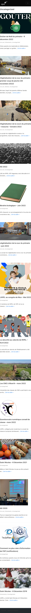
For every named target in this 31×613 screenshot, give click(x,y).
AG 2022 (3, 167)
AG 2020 (3, 508)
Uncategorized (16, 42)
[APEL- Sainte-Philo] (4, 3)
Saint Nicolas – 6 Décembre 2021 (13, 462)
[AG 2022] (15, 163)
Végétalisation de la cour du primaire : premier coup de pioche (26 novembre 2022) (15, 81)
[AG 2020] (14, 505)
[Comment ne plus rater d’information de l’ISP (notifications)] (15, 545)
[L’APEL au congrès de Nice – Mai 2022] (15, 294)
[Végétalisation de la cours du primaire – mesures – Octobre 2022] (15, 120)
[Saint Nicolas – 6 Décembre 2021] (15, 459)
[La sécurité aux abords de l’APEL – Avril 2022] (15, 336)
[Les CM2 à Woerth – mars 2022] (15, 380)
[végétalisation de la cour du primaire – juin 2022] (15, 240)
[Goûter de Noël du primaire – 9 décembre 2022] (15, 33)
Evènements (8, 42)
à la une (2, 42)
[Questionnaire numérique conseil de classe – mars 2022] (8, 416)
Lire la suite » (21, 48)
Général (7, 86)
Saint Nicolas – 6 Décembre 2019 (13, 591)
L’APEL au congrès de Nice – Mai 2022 (15, 297)
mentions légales (13, 610)
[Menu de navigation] (28, 3)
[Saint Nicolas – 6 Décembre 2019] (15, 588)
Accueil (3, 610)
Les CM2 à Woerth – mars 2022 (13, 383)
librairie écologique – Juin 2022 (13, 205)
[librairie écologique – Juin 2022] (13, 202)
